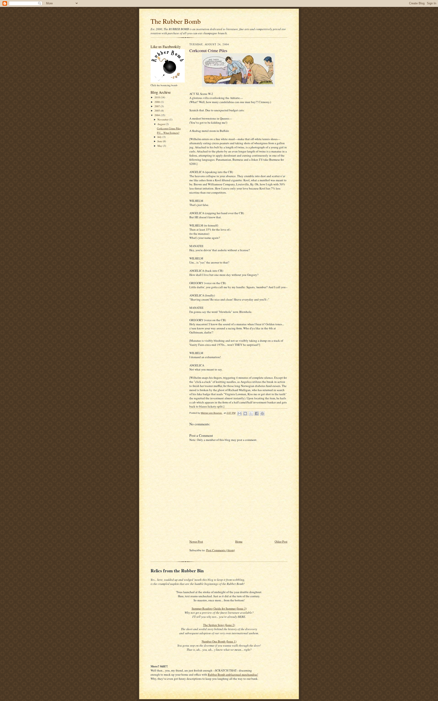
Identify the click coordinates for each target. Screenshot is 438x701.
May (160, 145)
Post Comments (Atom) (220, 550)
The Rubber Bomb (176, 21)
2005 (157, 110)
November (163, 119)
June (160, 141)
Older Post (281, 541)
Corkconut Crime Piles (169, 128)
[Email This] (239, 413)
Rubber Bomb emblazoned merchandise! (233, 674)
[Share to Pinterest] (262, 413)
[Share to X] (251, 413)
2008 (157, 102)
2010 (157, 97)
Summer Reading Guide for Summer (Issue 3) (219, 608)
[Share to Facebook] (256, 413)
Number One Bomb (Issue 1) (219, 641)
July (159, 137)
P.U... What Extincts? (168, 132)
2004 (157, 115)
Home (238, 541)
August (161, 124)
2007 (157, 106)
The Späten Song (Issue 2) (219, 625)
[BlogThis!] (245, 413)
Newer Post (196, 541)
